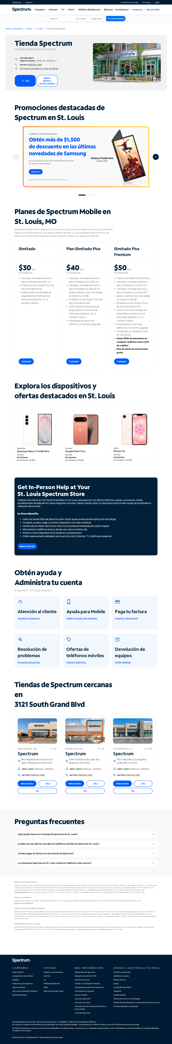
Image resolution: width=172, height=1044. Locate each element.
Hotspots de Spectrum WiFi (85, 976)
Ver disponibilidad (116, 18)
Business (29, 2)
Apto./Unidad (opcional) (83, 17)
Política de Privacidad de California (82, 1022)
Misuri (29, 28)
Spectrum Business (19, 995)
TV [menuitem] (63, 9)
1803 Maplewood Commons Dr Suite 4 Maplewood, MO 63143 (37, 761)
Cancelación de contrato (84, 991)
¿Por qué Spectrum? (83, 998)
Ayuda (116, 983)
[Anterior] (16, 157)
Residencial (16, 2)
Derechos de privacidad (46, 1022)
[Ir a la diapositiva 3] (89, 195)
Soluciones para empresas (22, 983)
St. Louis (39, 28)
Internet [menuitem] (54, 9)
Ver (37, 791)
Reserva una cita (27, 546)
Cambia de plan (119, 995)
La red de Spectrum (82, 1013)
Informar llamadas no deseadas (125, 1006)
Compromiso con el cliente (22, 976)
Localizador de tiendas (122, 987)
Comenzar (26, 361)
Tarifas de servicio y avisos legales (126, 998)
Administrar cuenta (121, 976)
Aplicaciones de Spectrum (85, 972)
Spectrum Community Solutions (25, 991)
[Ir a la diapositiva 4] (91, 195)
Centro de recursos (82, 980)
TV (45, 980)
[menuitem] (16, 2)
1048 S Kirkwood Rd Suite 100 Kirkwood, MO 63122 (84, 761)
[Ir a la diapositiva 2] (87, 195)
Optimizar (117, 991)
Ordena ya (137, 9)
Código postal (98, 16)
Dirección (51, 16)
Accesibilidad (62, 1022)
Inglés (157, 2)
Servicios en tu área (82, 1002)
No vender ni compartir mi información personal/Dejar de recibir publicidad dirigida (44, 1024)
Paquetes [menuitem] (41, 9)
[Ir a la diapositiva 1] (81, 195)
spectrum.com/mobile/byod (23, 903)
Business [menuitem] (108, 9)
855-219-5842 (153, 9)
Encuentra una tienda (129, 2)
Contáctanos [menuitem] (122, 9)
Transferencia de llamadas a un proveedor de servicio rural (136, 1002)
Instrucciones (27, 783)
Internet (47, 976)
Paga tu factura (119, 980)
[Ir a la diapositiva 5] (93, 195)
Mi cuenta (147, 2)
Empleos (15, 980)
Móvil (46, 987)
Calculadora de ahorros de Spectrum (89, 987)
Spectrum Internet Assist (53, 991)
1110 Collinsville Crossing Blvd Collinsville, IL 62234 (131, 761)
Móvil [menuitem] (72, 9)
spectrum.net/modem (21, 892)
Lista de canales (81, 995)
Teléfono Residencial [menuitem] (90, 9)
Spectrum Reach (19, 987)
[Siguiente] (156, 157)
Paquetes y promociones (53, 972)
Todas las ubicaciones (14, 28)
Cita (25, 80)
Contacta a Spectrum (122, 972)
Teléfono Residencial (52, 983)
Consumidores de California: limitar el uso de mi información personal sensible (109, 1024)
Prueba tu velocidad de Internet (87, 983)
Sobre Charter (18, 972)
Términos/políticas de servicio (24, 1022)
